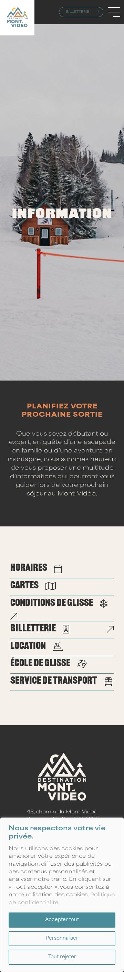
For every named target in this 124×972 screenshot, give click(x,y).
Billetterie (77, 12)
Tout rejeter (62, 957)
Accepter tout (62, 919)
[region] (62, 895)
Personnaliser (62, 938)
